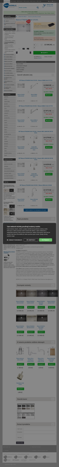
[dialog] (29, 233)
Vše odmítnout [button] (30, 240)
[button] (14, 240)
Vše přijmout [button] (45, 240)
